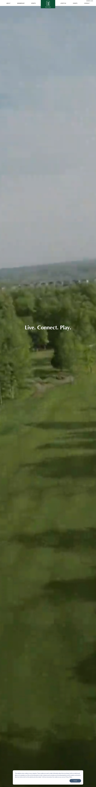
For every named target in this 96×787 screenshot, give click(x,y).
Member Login (89, 1)
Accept (75, 780)
